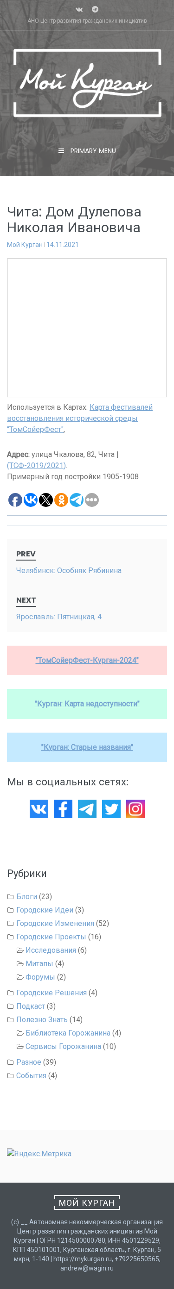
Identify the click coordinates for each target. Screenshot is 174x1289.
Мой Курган (25, 244)
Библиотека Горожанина (68, 1033)
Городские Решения (51, 992)
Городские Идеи (44, 910)
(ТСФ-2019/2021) (36, 465)
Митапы (39, 963)
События (31, 1075)
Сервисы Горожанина (63, 1046)
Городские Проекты (51, 936)
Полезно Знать (42, 1019)
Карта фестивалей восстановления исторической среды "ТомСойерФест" (80, 418)
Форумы (40, 977)
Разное (28, 1062)
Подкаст (30, 1006)
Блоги (26, 896)
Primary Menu (92, 150)
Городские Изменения (55, 923)
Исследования (51, 950)
